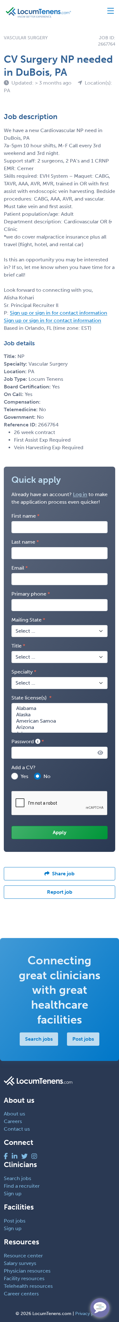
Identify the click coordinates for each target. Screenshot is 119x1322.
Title (16, 646)
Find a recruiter (22, 1186)
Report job (59, 892)
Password (23, 741)
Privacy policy (89, 1313)
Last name (23, 542)
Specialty (22, 672)
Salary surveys (20, 1263)
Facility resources (24, 1278)
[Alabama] (59, 708)
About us (14, 1114)
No (46, 776)
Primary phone (28, 594)
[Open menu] (108, 12)
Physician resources (27, 1271)
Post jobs (83, 1039)
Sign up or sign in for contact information (58, 313)
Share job (63, 874)
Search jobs (39, 1039)
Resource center (23, 1256)
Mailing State (26, 620)
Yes (24, 776)
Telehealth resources (28, 1286)
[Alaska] (59, 715)
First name (23, 516)
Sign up (13, 1194)
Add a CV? (23, 767)
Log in (80, 494)
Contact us (17, 1129)
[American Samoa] (59, 721)
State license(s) (29, 698)
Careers (13, 1121)
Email (17, 568)
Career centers (21, 1294)
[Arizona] (59, 727)
